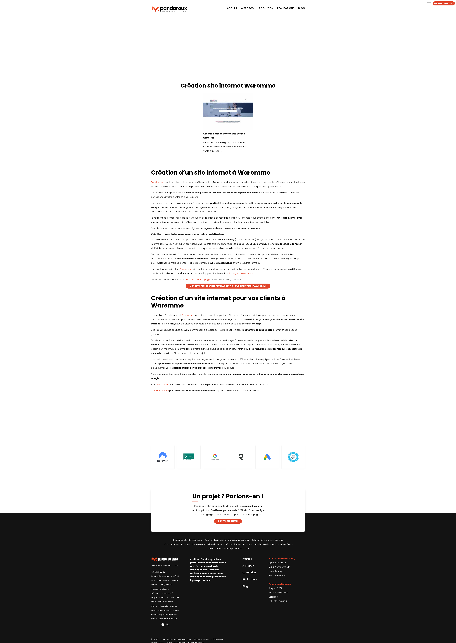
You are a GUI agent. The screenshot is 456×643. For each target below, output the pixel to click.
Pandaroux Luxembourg (282, 558)
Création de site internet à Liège (187, 540)
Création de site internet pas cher (267, 540)
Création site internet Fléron (164, 619)
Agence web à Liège (281, 544)
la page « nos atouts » (241, 273)
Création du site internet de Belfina (224, 133)
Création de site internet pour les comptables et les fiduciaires (193, 544)
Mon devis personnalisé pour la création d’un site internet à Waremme (228, 286)
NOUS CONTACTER (444, 3)
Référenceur (218, 639)
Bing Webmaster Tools (168, 614)
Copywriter (164, 606)
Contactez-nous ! (228, 521)
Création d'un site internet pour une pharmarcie (247, 544)
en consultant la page (198, 279)
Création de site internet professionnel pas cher (227, 540)
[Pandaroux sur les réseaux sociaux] (163, 624)
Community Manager (160, 576)
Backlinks (163, 597)
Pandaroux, (163, 384)
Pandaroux (157, 182)
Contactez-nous (160, 390)
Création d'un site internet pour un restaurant (228, 548)
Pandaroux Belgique (280, 584)
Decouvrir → (228, 157)
